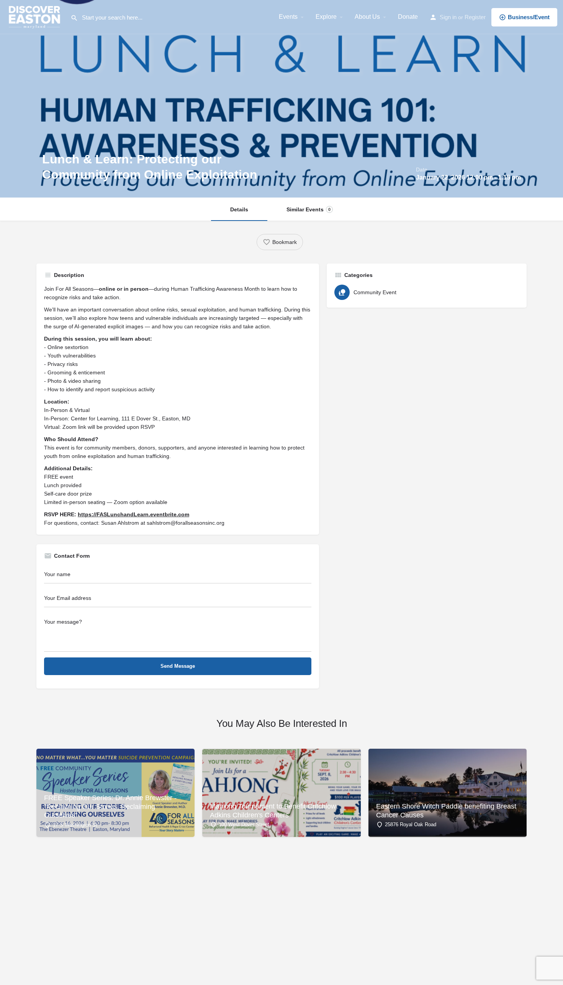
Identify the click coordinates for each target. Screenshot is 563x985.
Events (288, 16)
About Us (367, 16)
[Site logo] (35, 16)
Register (475, 17)
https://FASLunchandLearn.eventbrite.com (133, 514)
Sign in (448, 17)
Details (239, 209)
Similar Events (308, 209)
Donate (408, 16)
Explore (326, 16)
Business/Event (529, 17)
